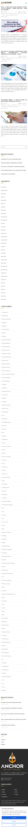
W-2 (17, 15)
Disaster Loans (5, 408)
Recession (4, 106)
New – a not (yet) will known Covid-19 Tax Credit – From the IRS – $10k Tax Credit (14, 8)
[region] (14, 817)
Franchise (4, 460)
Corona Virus (5, 13)
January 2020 (3, 263)
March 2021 (3, 230)
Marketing (4, 535)
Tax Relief (7, 15)
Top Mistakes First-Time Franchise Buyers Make (11, 159)
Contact (16, 794)
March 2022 (3, 210)
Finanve (4, 449)
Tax (3, 659)
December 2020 (4, 236)
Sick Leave (4, 635)
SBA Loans (4, 621)
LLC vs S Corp (5, 521)
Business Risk (5, 360)
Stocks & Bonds (15, 106)
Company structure (6, 391)
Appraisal (4, 322)
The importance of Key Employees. (8, 173)
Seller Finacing (5, 625)
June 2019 (3, 286)
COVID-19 (10, 13)
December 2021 (4, 216)
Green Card (4, 473)
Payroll (21, 13)
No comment (4, 16)
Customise (14, 821)
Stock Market (9, 106)
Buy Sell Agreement (6, 377)
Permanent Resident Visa (7, 573)
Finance (4, 442)
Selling (3, 628)
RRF (3, 604)
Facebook (3, 739)
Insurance (4, 491)
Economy (15, 13)
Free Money (4, 466)
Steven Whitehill (23, 11)
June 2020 (3, 246)
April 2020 (3, 253)
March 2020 (3, 256)
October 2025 (3, 187)
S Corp (3, 607)
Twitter (2, 742)
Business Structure (6, 367)
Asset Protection (5, 329)
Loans (3, 525)
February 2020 (4, 259)
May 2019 (3, 289)
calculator (4, 384)
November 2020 (4, 239)
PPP (3, 576)
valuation (4, 673)
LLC (3, 518)
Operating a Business (6, 556)
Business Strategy (6, 363)
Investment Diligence (6, 501)
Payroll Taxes (5, 570)
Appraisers (4, 326)
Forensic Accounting (6, 456)
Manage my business (6, 532)
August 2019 (3, 279)
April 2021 (3, 226)
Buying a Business (6, 381)
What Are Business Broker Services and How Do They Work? (13, 170)
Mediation (4, 539)
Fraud (3, 463)
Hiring (19, 104)
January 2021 (3, 233)
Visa (3, 680)
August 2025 (3, 193)
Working (4, 690)
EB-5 (3, 415)
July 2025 (3, 197)
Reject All (14, 825)
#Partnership (5, 315)
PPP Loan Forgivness (6, 580)
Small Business (5, 638)
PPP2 (3, 587)
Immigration (4, 484)
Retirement (4, 601)
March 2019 (3, 296)
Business (3, 57)
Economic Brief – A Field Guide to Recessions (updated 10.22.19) (14, 100)
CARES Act (4, 387)
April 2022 (3, 206)
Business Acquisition (6, 339)
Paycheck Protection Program (8, 563)
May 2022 (3, 203)
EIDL (3, 432)
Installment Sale (5, 487)
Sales (3, 611)
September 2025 (4, 190)
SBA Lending (5, 618)
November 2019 (4, 269)
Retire (3, 597)
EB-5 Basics (4, 418)
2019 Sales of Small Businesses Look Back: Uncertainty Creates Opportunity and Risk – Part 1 (14, 53)
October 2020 (3, 243)
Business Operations (6, 356)
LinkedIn (3, 744)
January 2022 (3, 213)
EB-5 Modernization (6, 422)
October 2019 (3, 273)
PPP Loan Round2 (6, 583)
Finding (3, 453)
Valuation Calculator (6, 676)
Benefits (4, 332)
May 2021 (3, 223)
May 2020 (3, 249)
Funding (4, 470)
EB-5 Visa (4, 425)
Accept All (14, 817)
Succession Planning (6, 656)
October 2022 (3, 200)
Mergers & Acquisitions (6, 59)
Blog (16, 789)
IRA (3, 508)
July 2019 (3, 282)
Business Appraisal (6, 343)
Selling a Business (6, 631)
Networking (4, 552)
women (3, 686)
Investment (24, 104)
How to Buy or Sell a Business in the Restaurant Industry (13, 166)
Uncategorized (5, 666)
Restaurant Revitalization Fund (8, 594)
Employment (14, 104)
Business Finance (6, 350)
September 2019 (4, 276)
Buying (3, 791)
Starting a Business (6, 642)
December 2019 (4, 266)
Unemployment (12, 15)
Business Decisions (10, 57)
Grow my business (6, 477)
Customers (4, 401)
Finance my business (6, 446)
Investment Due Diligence (7, 504)
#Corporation (5, 312)
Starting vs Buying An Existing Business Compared (11, 162)
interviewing (4, 494)
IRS (18, 13)
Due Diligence (5, 411)
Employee (4, 436)
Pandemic (4, 559)
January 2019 (3, 299)
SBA (3, 614)
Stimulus (4, 645)
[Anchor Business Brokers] (6, 2)
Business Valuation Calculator (8, 374)
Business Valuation (18, 57)
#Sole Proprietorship (6, 319)
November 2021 (4, 220)
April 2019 (3, 292)
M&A (3, 528)
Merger (3, 542)
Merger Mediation (6, 546)
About (16, 791)
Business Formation (6, 353)
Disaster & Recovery (6, 405)
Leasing (4, 515)
